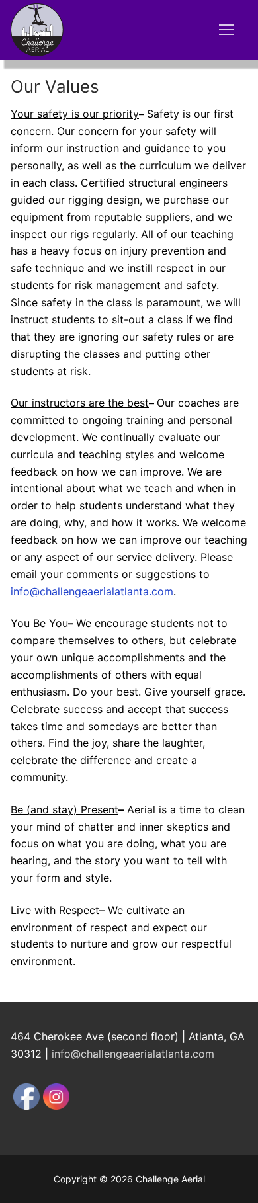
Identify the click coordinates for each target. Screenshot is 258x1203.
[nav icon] (226, 30)
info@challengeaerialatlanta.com (92, 591)
